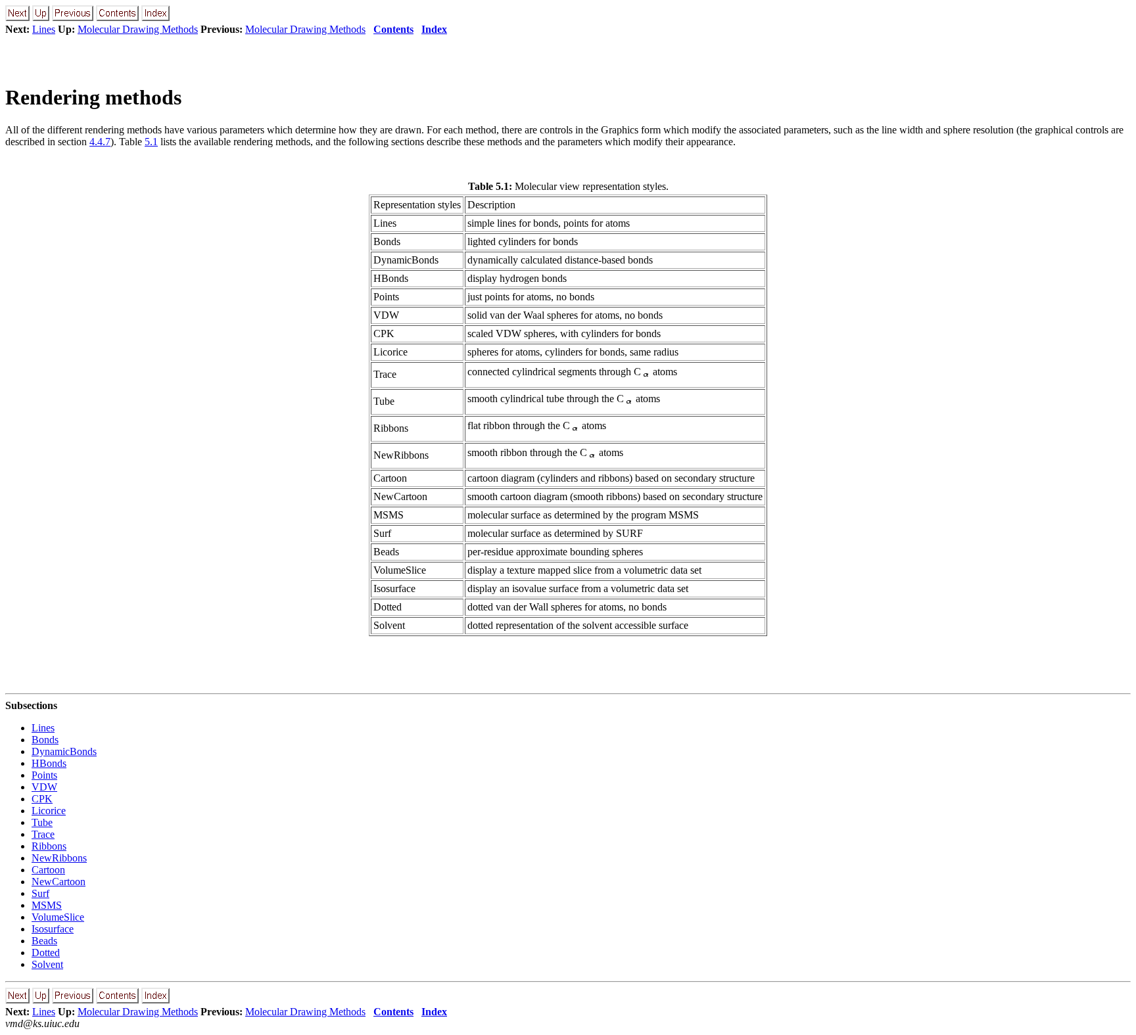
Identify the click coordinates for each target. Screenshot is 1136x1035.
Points (44, 775)
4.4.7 (99, 141)
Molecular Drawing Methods (138, 29)
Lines (43, 29)
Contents (393, 29)
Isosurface (53, 928)
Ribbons (49, 846)
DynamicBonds (64, 751)
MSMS (47, 905)
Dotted (46, 952)
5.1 (151, 141)
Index (434, 29)
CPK (42, 798)
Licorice (49, 810)
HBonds (49, 763)
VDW (44, 787)
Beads (44, 940)
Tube (42, 822)
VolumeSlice (58, 917)
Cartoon (48, 869)
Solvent (47, 964)
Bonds (45, 739)
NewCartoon (58, 881)
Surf (40, 893)
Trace (43, 834)
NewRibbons (59, 857)
